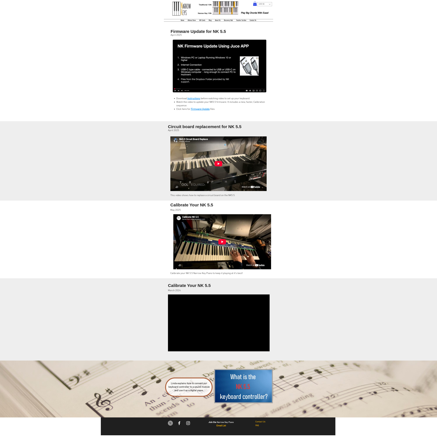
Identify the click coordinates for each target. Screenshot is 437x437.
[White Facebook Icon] (179, 423)
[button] (255, 3)
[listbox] (264, 4)
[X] (170, 423)
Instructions (193, 98)
